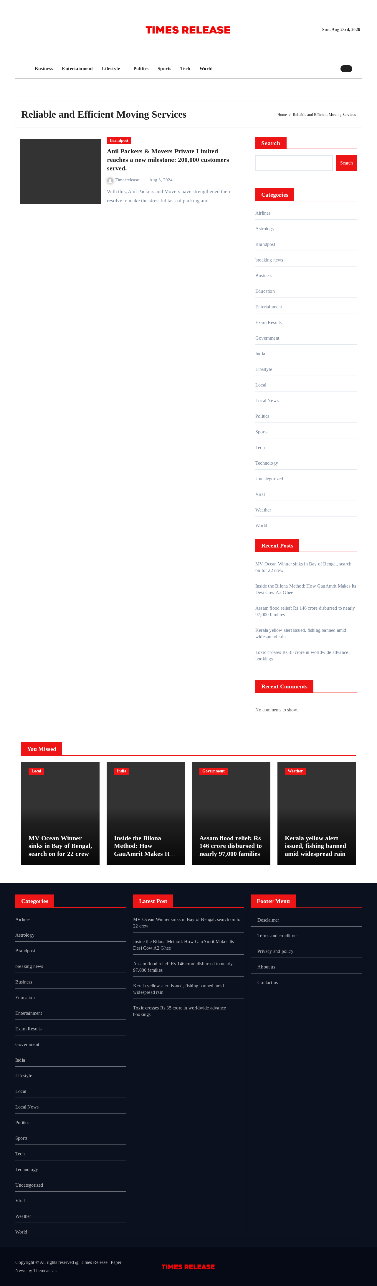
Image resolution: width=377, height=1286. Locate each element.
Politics (141, 68)
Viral (260, 494)
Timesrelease (127, 179)
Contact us (267, 982)
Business (44, 68)
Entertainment (77, 68)
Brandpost (119, 140)
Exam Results (268, 322)
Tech (185, 68)
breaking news (269, 259)
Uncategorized (269, 478)
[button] (358, 68)
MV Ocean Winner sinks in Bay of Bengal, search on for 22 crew (60, 845)
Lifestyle (111, 68)
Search (271, 143)
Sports (164, 68)
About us (266, 966)
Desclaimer (268, 919)
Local (260, 384)
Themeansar (44, 1270)
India (260, 353)
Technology (266, 463)
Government (267, 338)
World (206, 68)
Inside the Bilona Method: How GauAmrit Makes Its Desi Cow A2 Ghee (143, 849)
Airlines (263, 213)
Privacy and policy (275, 951)
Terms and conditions (277, 935)
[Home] (23, 68)
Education (265, 291)
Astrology (265, 228)
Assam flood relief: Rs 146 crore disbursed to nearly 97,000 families (230, 845)
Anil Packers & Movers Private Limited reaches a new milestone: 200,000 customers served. (168, 159)
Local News (267, 400)
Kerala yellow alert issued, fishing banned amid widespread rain (315, 845)
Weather (263, 509)
